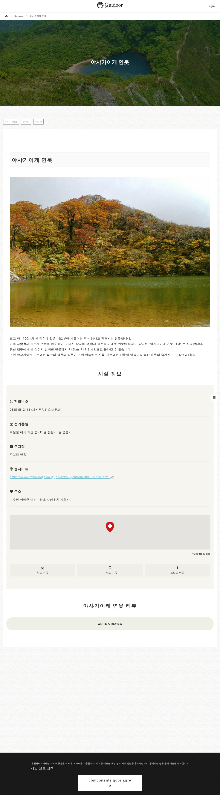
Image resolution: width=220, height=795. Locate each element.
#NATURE (11, 121)
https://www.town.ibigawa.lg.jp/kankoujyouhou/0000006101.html (60, 477)
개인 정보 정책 (42, 768)
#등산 (38, 121)
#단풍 (26, 121)
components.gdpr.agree (110, 783)
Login (211, 6)
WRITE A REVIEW (110, 623)
